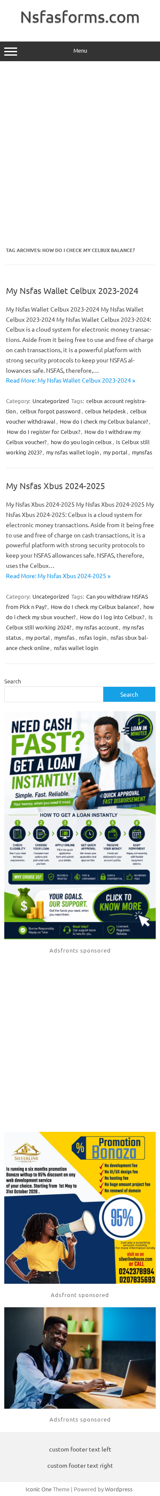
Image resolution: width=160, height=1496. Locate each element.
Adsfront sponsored (80, 1294)
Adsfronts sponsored (80, 950)
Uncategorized (50, 400)
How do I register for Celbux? (43, 431)
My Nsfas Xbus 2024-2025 (55, 485)
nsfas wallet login (76, 647)
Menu (80, 50)
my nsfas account (97, 627)
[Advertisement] (80, 154)
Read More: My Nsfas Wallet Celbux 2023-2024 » (70, 380)
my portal (115, 452)
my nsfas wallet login (72, 452)
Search (12, 681)
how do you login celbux (81, 441)
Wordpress (119, 1489)
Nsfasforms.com (80, 16)
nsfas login (92, 637)
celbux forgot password (50, 411)
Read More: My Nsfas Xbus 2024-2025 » (58, 575)
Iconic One (39, 1489)
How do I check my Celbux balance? (104, 421)
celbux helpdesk (105, 411)
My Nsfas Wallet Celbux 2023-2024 (72, 290)
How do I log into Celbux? (112, 616)
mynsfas (142, 452)
